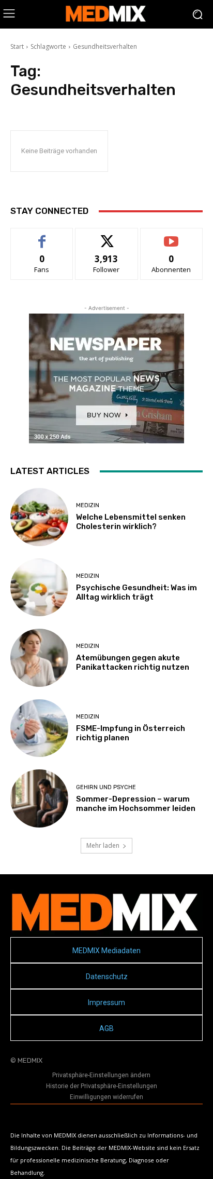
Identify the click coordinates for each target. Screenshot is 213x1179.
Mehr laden (102, 845)
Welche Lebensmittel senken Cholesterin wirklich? (131, 521)
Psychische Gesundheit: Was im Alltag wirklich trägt (136, 592)
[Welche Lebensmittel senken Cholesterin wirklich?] (39, 517)
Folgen (106, 236)
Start (17, 46)
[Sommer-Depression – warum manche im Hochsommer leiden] (39, 798)
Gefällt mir (42, 236)
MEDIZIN (87, 505)
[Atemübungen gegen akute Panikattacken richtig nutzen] (39, 658)
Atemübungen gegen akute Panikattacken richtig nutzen (132, 662)
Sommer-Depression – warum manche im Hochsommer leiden (135, 803)
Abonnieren (171, 236)
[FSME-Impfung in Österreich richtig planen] (39, 728)
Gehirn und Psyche (106, 787)
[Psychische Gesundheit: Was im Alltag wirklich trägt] (39, 588)
